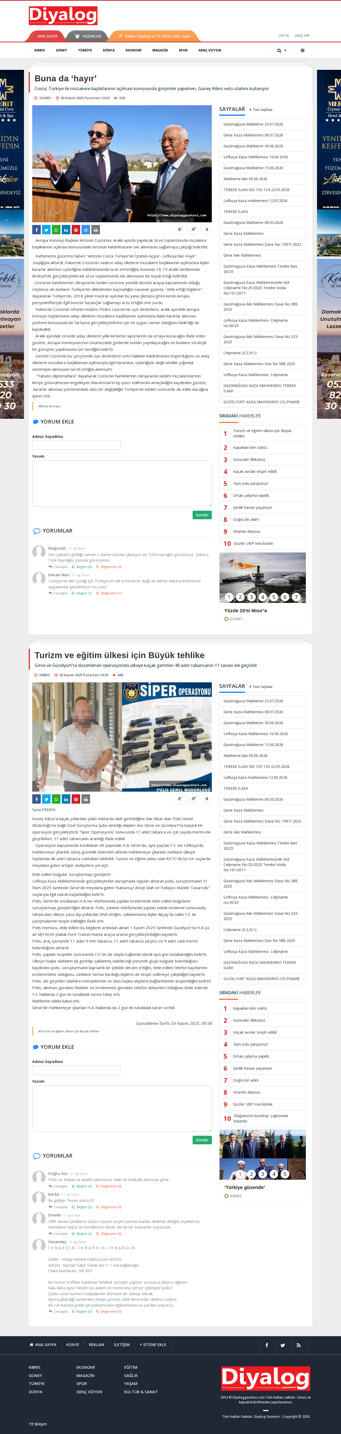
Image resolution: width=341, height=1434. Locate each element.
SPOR (183, 50)
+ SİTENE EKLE (153, 1344)
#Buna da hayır (50, 406)
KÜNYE (72, 1344)
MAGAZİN (160, 50)
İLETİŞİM (122, 1344)
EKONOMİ (133, 50)
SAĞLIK (131, 1375)
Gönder (202, 514)
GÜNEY (61, 50)
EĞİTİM (130, 1367)
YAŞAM (130, 1383)
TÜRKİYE (85, 50)
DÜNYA (109, 50)
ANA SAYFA (48, 36)
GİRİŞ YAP (302, 35)
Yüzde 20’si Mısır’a (246, 610)
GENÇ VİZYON (209, 50)
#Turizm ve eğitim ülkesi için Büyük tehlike (69, 1031)
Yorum (38, 456)
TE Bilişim (38, 1424)
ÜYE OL (284, 35)
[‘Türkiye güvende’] (263, 1158)
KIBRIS (39, 50)
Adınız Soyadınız (47, 436)
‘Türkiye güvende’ (244, 1187)
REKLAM (96, 1344)
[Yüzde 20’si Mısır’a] (263, 581)
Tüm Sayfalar (263, 109)
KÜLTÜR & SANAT (141, 1391)
